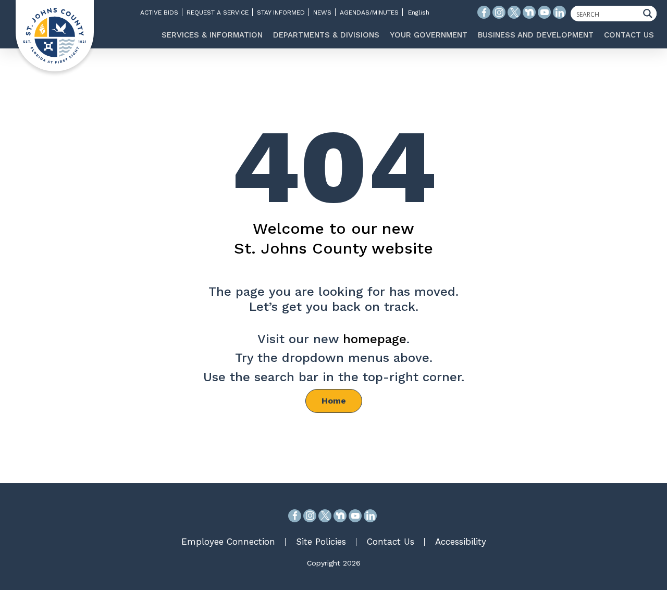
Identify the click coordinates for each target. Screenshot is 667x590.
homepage (374, 339)
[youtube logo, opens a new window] (544, 12)
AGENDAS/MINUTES (369, 12)
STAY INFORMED (281, 12)
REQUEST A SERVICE (218, 12)
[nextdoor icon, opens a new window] (529, 12)
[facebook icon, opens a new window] (483, 12)
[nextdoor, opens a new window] (340, 515)
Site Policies (321, 541)
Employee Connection (228, 541)
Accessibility (460, 541)
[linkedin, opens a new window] (370, 515)
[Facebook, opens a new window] (294, 515)
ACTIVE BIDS (159, 12)
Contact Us (390, 541)
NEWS (322, 12)
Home (334, 401)
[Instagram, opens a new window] (309, 515)
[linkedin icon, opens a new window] (559, 12)
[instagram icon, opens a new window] (498, 12)
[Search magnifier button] (650, 13)
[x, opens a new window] (324, 515)
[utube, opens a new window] (355, 515)
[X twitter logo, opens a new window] (514, 12)
